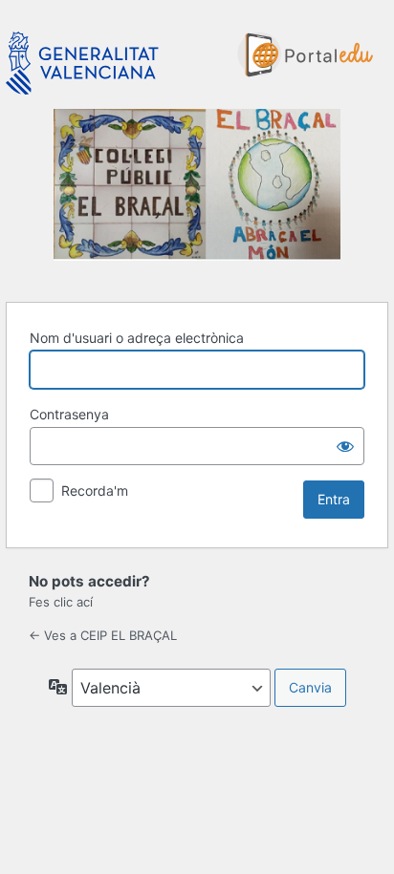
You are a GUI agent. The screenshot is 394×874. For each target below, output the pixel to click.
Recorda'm (94, 490)
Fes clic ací (61, 601)
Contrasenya (69, 414)
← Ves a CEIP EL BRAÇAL (103, 635)
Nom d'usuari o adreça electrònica (137, 338)
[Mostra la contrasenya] (345, 446)
